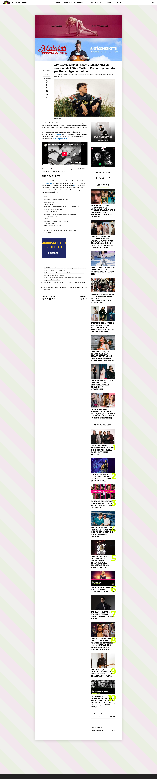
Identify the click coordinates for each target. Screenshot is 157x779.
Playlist (120, 2)
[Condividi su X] (47, 88)
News (58, 2)
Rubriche (110, 2)
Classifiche (92, 2)
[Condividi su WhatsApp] (47, 81)
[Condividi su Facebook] (47, 85)
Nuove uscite (79, 2)
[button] (47, 94)
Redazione (46, 70)
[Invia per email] (47, 97)
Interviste (68, 2)
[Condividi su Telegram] (47, 91)
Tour (102, 2)
